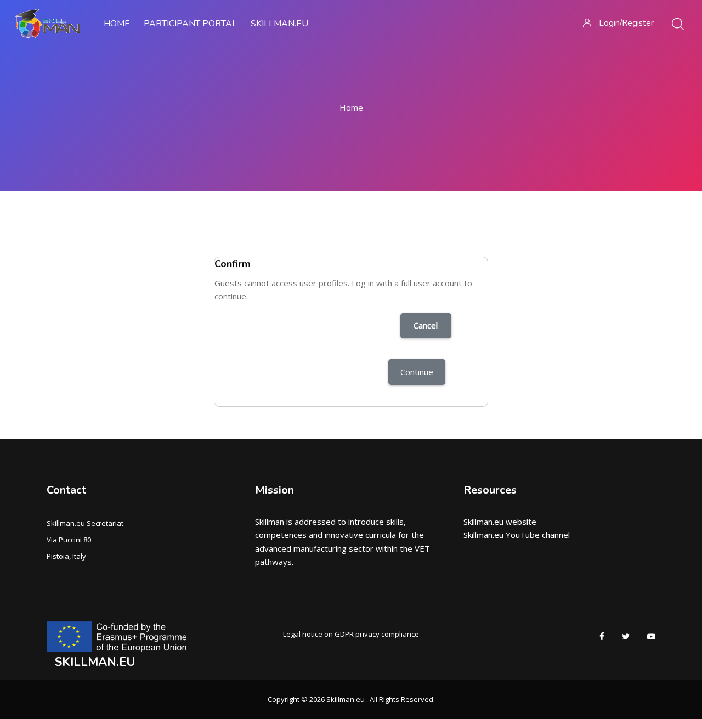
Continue (416, 371)
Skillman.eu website (499, 521)
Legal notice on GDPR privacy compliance (351, 634)
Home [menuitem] (117, 24)
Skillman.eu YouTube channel (516, 534)
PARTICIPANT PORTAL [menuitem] (190, 24)
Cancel (426, 325)
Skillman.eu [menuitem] (279, 24)
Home (351, 107)
